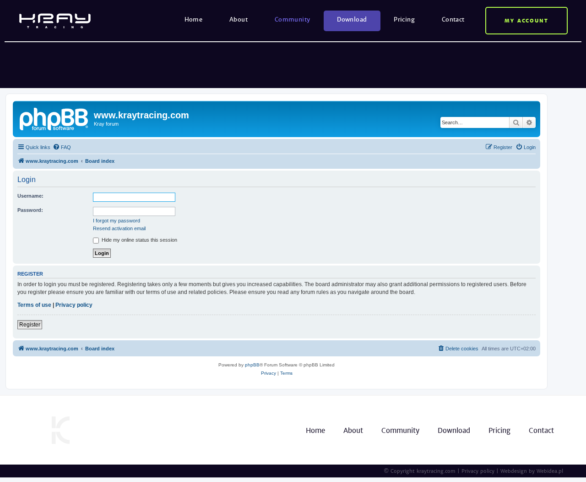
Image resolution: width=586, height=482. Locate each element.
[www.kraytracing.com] (54, 118)
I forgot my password (116, 220)
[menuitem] (62, 147)
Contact (453, 19)
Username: (30, 196)
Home (193, 19)
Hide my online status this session (138, 240)
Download (352, 19)
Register (29, 324)
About (238, 19)
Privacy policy (73, 305)
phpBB (252, 364)
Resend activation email (119, 228)
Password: (30, 210)
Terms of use (34, 305)
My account (527, 20)
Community (292, 19)
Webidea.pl (550, 471)
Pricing (404, 19)
